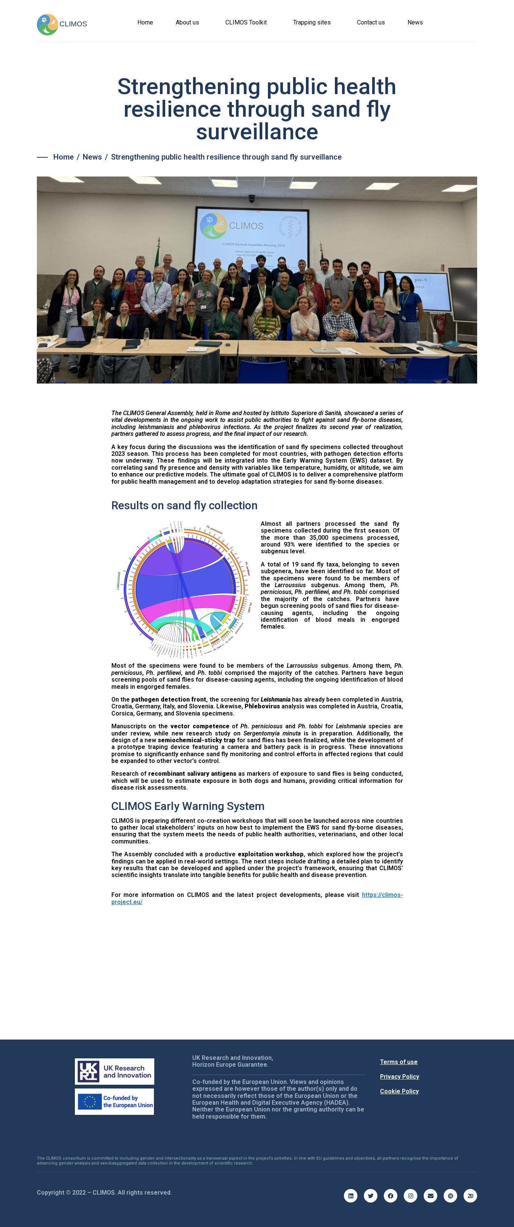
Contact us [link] (371, 22)
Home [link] (145, 22)
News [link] (415, 22)
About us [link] (187, 22)
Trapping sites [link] (312, 22)
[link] (63, 156)
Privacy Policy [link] (399, 1076)
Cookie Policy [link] (399, 1091)
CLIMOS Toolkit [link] (246, 22)
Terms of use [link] (399, 1062)
